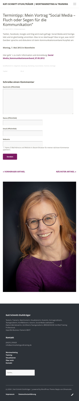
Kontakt (9, 363)
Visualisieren (11, 358)
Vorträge (52, 66)
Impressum (10, 394)
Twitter (5, 71)
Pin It (22, 71)
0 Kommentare (19, 29)
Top (71, 394)
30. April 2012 (8, 29)
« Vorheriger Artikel (14, 171)
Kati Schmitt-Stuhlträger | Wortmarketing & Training (35, 4)
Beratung (24, 66)
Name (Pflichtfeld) (10, 118)
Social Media (39, 66)
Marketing (31, 66)
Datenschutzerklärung (27, 394)
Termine (46, 66)
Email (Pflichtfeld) (9, 129)
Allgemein (17, 66)
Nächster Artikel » (66, 171)
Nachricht (11, 87)
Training (9, 355)
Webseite (6, 139)
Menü (74, 4)
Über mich (10, 360)
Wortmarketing (12, 352)
